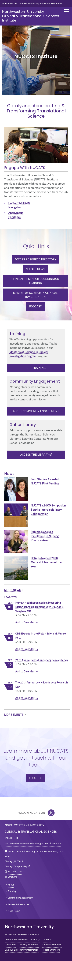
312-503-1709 (15, 872)
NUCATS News (35, 269)
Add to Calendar (25, 622)
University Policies (52, 945)
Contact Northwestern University (22, 939)
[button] (66, 11)
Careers (47, 939)
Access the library (34, 454)
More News (12, 590)
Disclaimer (10, 945)
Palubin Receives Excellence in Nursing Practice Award (45, 536)
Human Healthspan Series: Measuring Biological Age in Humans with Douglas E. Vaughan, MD (39, 607)
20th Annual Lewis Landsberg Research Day (41, 660)
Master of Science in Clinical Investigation (35, 294)
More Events (13, 714)
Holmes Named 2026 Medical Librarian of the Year (46, 562)
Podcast (35, 306)
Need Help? (14, 911)
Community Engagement (20, 898)
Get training (36, 368)
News (9, 473)
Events (10, 597)
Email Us (12, 877)
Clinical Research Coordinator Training (35, 281)
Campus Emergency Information (21, 950)
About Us (35, 778)
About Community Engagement (36, 411)
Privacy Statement (29, 945)
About (11, 885)
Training (12, 891)
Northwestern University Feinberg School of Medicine (32, 3)
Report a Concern (51, 950)
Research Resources (18, 904)
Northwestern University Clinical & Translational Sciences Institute (30, 16)
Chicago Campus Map (16, 866)
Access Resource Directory (35, 259)
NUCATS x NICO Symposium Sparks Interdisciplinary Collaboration (49, 509)
